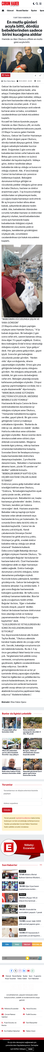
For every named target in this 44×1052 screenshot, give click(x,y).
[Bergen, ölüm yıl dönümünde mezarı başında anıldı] (32, 743)
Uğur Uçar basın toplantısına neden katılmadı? (29, 888)
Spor (22, 883)
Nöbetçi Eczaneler (11, 1009)
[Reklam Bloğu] (22, 849)
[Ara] (37, 4)
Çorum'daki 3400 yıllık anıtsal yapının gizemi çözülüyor (30, 923)
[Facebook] (11, 971)
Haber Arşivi (30, 1031)
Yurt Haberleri (33, 978)
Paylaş (7, 75)
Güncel (10, 11)
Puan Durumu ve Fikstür (9, 1024)
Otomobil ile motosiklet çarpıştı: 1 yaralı (30, 911)
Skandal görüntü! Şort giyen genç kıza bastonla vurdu (32, 773)
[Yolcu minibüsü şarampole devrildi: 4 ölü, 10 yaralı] (32, 723)
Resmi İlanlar (22, 11)
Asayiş (22, 906)
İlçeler (34, 11)
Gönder (7, 810)
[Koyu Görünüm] (34, 4)
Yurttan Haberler (22, 18)
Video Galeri (22, 978)
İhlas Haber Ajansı (9, 81)
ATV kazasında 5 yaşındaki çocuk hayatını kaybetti (29, 934)
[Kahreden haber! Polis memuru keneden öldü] (11, 764)
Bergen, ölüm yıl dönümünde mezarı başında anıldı (31, 752)
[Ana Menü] (40, 4)
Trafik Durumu (31, 1014)
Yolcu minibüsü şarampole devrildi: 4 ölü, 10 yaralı (32, 732)
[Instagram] (20, 971)
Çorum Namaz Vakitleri (8, 1016)
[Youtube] (28, 971)
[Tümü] (41, 865)
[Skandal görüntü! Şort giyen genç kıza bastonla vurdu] (32, 764)
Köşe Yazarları (10, 978)
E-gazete (37, 976)
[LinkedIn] (24, 971)
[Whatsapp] (32, 971)
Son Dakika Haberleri (12, 1031)
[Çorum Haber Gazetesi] (10, 3)
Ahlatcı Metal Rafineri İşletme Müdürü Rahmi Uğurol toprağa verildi (29, 876)
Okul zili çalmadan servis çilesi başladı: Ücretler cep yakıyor (10, 752)
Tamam (30, 1049)
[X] (16, 971)
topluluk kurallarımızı (23, 818)
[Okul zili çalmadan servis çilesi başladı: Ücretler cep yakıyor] (11, 743)
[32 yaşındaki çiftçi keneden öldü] (11, 723)
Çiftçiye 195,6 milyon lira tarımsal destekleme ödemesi (28, 899)
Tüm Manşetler (31, 1023)
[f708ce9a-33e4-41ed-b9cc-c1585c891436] (22, 281)
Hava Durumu (31, 1009)
